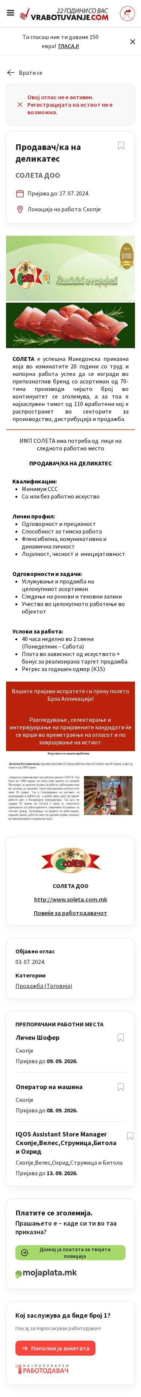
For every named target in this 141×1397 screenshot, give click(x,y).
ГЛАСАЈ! (68, 46)
